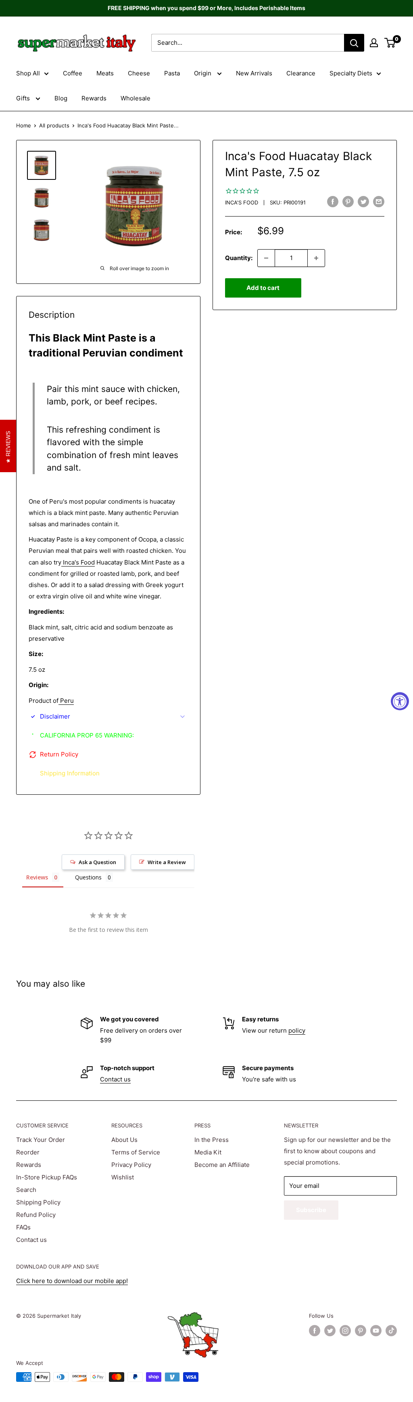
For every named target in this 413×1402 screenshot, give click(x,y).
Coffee (72, 73)
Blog (60, 98)
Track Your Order (40, 1140)
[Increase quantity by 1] (316, 258)
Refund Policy (36, 1215)
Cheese (139, 73)
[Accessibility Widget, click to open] (400, 701)
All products (54, 125)
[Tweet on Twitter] (363, 201)
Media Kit (207, 1152)
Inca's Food (241, 202)
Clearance (300, 73)
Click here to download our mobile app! (72, 1281)
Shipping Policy (38, 1202)
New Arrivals (254, 73)
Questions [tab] (88, 877)
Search (26, 1190)
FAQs (23, 1227)
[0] (390, 43)
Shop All (28, 73)
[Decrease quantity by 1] (266, 258)
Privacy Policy (131, 1165)
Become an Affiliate (222, 1165)
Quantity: (238, 258)
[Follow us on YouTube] (376, 1330)
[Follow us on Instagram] (345, 1330)
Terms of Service (135, 1152)
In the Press (211, 1140)
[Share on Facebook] (332, 201)
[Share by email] (378, 201)
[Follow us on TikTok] (391, 1330)
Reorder (28, 1152)
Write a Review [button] (167, 862)
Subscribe (311, 1210)
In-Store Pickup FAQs (46, 1177)
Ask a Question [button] (97, 862)
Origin (203, 73)
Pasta (172, 73)
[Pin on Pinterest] (348, 201)
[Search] (354, 43)
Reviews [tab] (37, 877)
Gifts (23, 98)
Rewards (93, 98)
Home (23, 125)
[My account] (374, 42)
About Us (124, 1140)
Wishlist (122, 1177)
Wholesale (135, 98)
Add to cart (263, 288)
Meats (105, 73)
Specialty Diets (351, 73)
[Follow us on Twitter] (330, 1330)
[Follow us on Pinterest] (360, 1330)
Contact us (115, 1079)
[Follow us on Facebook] (314, 1330)
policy (296, 1030)
